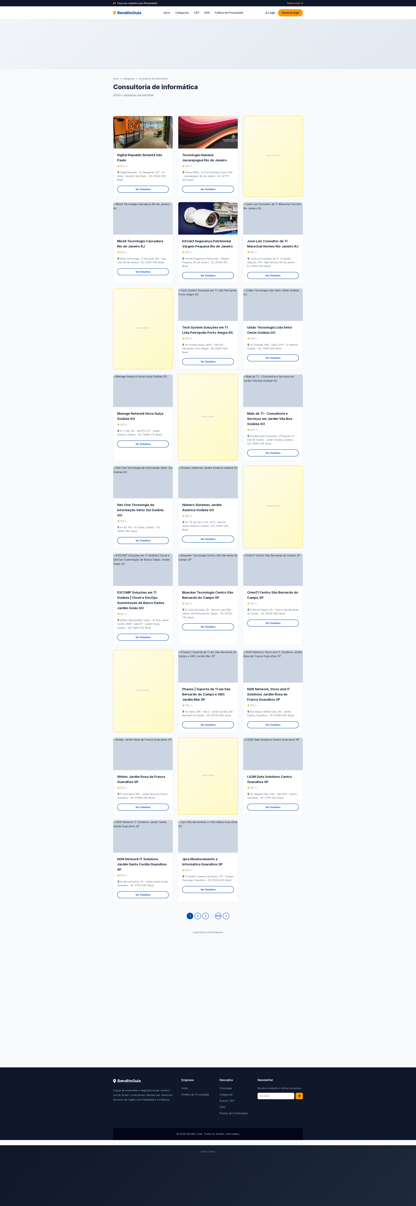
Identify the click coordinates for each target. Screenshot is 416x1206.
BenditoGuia (129, 12)
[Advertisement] (208, 44)
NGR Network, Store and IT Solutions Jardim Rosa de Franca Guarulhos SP (268, 694)
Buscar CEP (227, 1100)
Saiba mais (294, 3)
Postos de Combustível (234, 1113)
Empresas (226, 1088)
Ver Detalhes (143, 189)
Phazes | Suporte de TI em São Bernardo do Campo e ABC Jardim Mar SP (206, 694)
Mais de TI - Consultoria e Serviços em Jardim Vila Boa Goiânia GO (269, 419)
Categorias (182, 12)
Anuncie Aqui (290, 12)
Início (167, 12)
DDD (207, 12)
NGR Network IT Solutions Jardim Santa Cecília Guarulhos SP (142, 864)
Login (271, 12)
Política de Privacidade (229, 12)
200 (218, 915)
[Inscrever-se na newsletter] (299, 1096)
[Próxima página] (226, 916)
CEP (196, 12)
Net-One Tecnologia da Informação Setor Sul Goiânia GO (140, 510)
